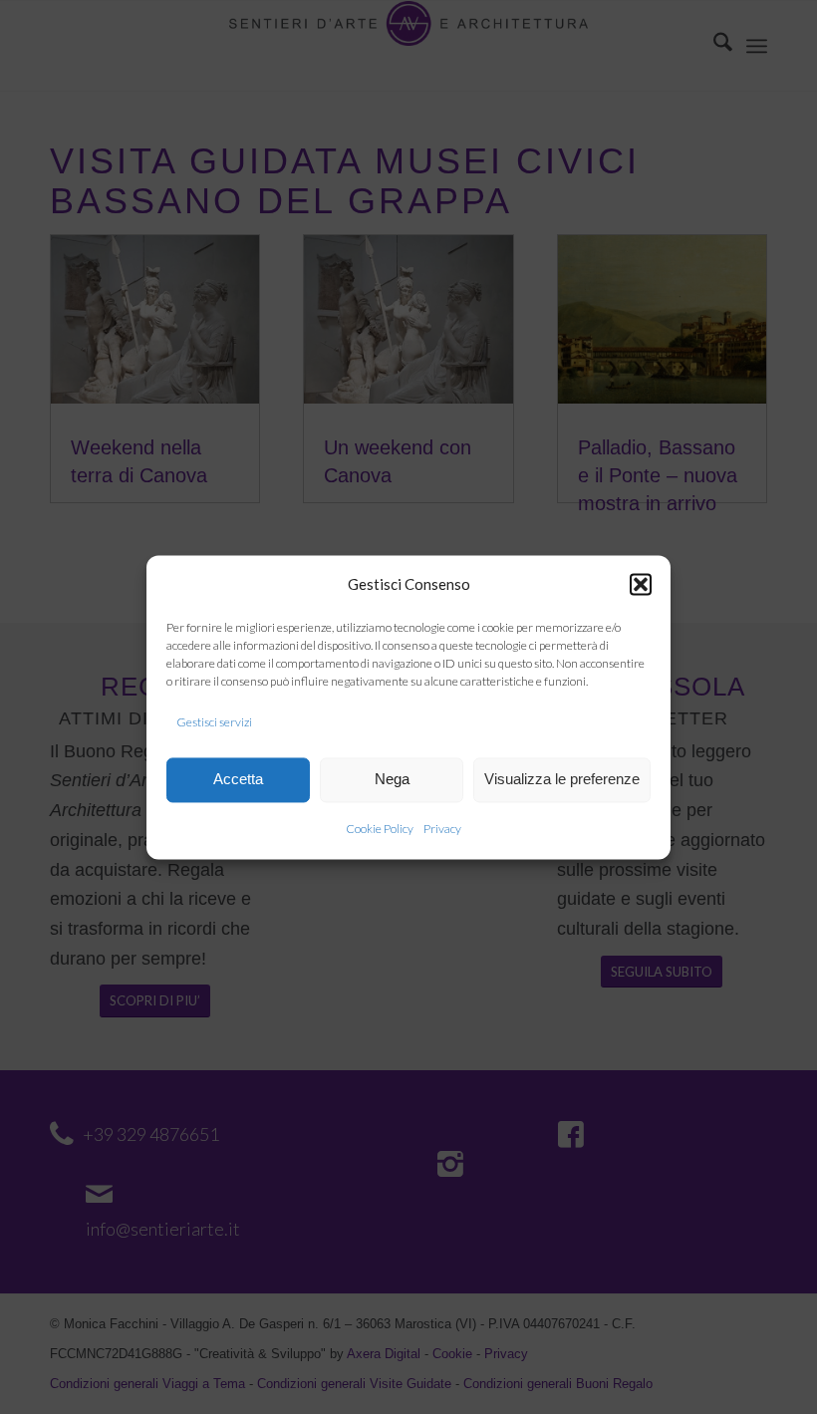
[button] (641, 585)
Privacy (442, 828)
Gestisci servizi (214, 722)
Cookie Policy (379, 828)
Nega (392, 779)
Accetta (238, 779)
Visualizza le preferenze (562, 779)
